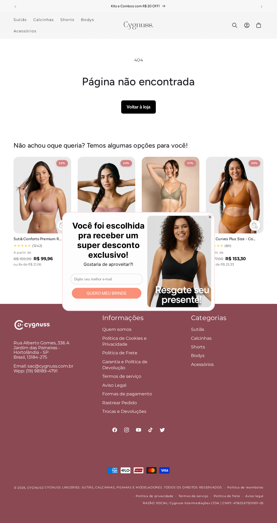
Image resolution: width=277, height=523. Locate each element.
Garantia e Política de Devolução (124, 364)
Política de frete (227, 496)
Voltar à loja (138, 107)
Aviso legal (254, 496)
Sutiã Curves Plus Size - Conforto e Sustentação (231, 239)
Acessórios (202, 364)
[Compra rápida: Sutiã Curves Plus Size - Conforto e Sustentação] (254, 225)
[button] (235, 25)
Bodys (198, 355)
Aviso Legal (114, 385)
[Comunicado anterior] (15, 6)
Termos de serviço (121, 376)
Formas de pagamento (127, 393)
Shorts (198, 346)
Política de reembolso (245, 487)
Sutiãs (197, 329)
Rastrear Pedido (119, 402)
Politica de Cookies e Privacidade (124, 341)
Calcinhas (201, 338)
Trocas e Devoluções (124, 411)
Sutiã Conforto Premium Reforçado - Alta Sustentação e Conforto (38, 239)
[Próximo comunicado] (261, 6)
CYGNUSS (35, 488)
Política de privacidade (154, 496)
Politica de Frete (119, 352)
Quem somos (116, 329)
